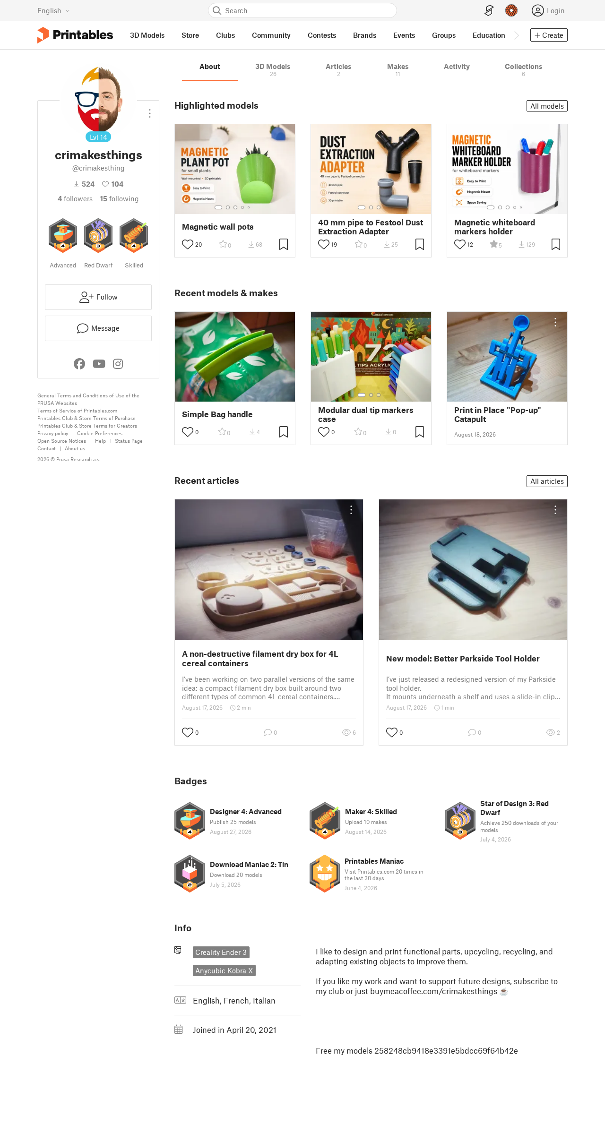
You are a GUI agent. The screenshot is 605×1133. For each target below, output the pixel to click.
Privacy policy (52, 433)
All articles (547, 481)
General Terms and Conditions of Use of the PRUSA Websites (88, 399)
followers (75, 198)
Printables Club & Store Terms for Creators (87, 425)
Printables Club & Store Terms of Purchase (86, 418)
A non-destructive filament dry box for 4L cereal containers (260, 658)
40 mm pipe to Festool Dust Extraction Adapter (370, 227)
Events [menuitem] (404, 35)
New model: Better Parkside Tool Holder (463, 658)
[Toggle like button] (187, 244)
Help (100, 441)
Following (119, 198)
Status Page (129, 441)
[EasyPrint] (489, 10)
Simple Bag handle (217, 414)
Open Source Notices (61, 441)
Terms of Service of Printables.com (77, 410)
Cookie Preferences (99, 433)
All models (547, 106)
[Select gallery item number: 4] (243, 207)
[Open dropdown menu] (149, 109)
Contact (46, 448)
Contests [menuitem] (322, 35)
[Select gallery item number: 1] (218, 207)
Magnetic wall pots (218, 226)
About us (75, 448)
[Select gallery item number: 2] (228, 207)
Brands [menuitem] (364, 35)
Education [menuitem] (489, 35)
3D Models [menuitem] (147, 35)
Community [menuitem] (271, 35)
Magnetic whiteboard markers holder (494, 227)
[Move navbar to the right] (516, 35)
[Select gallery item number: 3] (235, 207)
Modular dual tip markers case (366, 414)
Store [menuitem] (190, 35)
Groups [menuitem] (444, 35)
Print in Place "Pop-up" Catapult (497, 414)
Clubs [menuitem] (225, 35)
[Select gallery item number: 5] (249, 207)
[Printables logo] (75, 35)
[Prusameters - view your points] (511, 10)
